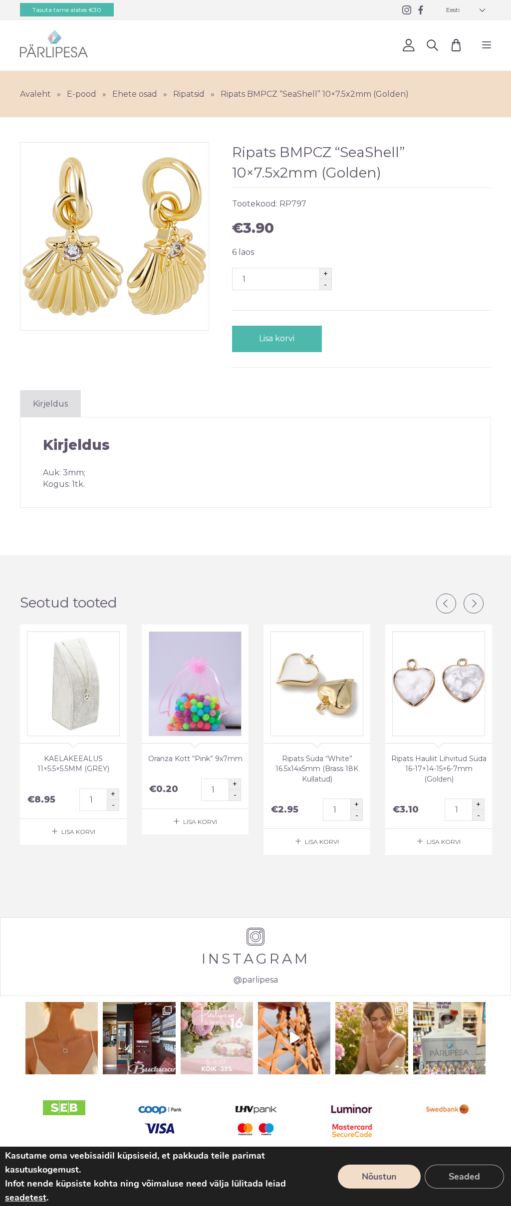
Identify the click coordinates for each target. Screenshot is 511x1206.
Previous (446, 603)
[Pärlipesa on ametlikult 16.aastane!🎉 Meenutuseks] (139, 1038)
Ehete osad (134, 94)
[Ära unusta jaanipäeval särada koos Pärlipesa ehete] (294, 1038)
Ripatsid (189, 94)
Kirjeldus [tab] (50, 403)
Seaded (464, 1177)
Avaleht (35, 94)
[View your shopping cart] (456, 45)
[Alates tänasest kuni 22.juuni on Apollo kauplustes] (449, 1038)
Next (474, 603)
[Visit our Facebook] (420, 9)
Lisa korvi (276, 338)
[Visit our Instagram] (406, 9)
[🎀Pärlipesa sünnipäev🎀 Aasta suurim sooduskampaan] (217, 1038)
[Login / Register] (408, 45)
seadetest (25, 1198)
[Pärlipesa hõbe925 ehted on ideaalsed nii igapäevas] (61, 1038)
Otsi (432, 45)
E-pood (81, 94)
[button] (466, 9)
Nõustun (379, 1177)
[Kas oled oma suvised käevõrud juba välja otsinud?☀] (371, 1038)
